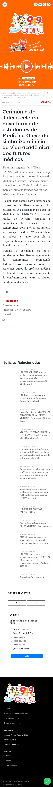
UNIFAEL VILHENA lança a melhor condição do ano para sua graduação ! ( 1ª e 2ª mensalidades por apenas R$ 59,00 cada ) (34, 378)
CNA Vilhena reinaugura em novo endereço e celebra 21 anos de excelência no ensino (34, 540)
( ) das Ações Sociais (21, 648)
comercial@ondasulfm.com (17, 713)
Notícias (8, 761)
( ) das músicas (19, 637)
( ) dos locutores (19, 641)
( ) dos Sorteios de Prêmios (23, 633)
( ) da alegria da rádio (21, 629)
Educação (11, 93)
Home (4, 93)
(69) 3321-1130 (12, 718)
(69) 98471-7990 (13, 723)
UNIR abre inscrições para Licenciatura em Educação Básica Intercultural (33, 398)
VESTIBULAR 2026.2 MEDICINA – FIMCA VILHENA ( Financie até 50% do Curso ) (35, 435)
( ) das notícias (18, 645)
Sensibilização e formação (32, 577)
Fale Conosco (11, 766)
